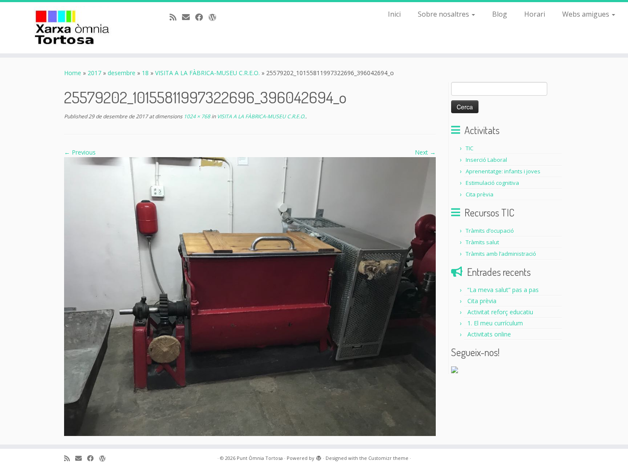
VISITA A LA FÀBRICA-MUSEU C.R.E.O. (207, 73)
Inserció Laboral (486, 160)
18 (145, 73)
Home (72, 73)
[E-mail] (188, 17)
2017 (94, 73)
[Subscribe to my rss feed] (176, 17)
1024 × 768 (196, 116)
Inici (394, 14)
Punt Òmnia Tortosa (260, 458)
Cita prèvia (479, 194)
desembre (121, 73)
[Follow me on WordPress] (215, 17)
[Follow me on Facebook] (201, 17)
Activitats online (489, 334)
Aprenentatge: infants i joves (503, 171)
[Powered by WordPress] (319, 456)
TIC (469, 148)
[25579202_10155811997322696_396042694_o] (250, 296)
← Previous (80, 152)
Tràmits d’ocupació (490, 230)
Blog (499, 14)
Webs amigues (586, 14)
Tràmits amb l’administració (501, 253)
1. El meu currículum (495, 323)
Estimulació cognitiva (492, 183)
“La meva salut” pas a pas (503, 290)
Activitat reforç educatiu (500, 312)
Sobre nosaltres (444, 14)
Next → (425, 152)
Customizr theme (388, 458)
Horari (534, 14)
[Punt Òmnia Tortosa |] (72, 27)
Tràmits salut (482, 242)
